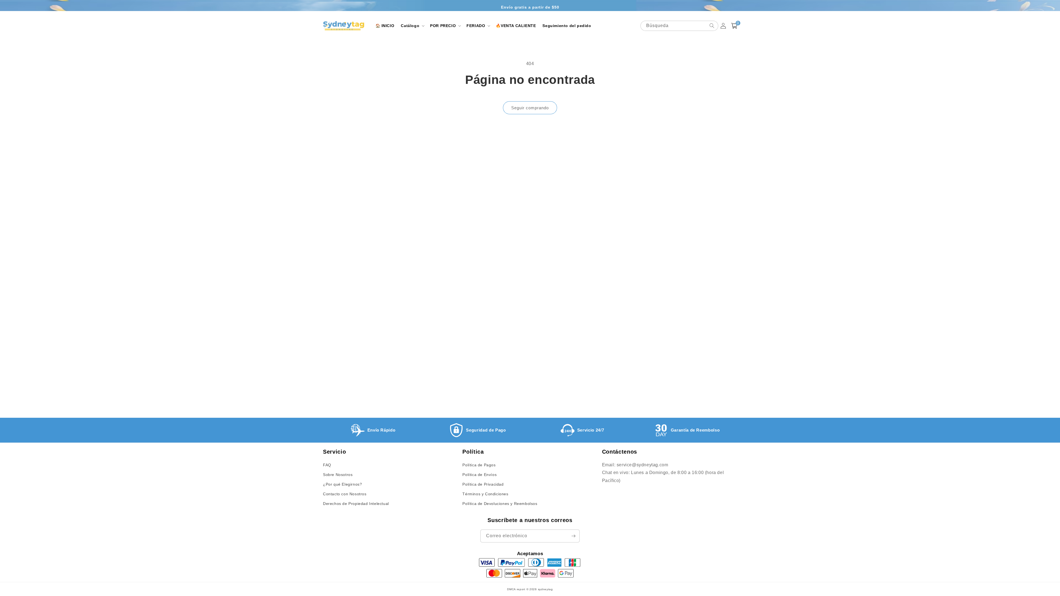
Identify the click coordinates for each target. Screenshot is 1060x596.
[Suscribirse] (573, 536)
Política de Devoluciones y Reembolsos (499, 503)
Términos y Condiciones (485, 494)
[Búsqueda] (712, 25)
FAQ (327, 465)
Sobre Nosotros (338, 474)
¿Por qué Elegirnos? (342, 484)
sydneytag (545, 589)
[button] (412, 25)
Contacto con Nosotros (345, 494)
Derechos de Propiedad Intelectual (356, 503)
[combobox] (679, 26)
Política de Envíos (479, 474)
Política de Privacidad (483, 484)
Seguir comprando (530, 107)
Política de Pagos (478, 465)
